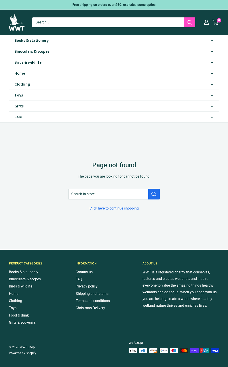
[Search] (189, 22)
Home (13, 294)
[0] (215, 22)
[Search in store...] (154, 194)
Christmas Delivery (90, 308)
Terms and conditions (93, 301)
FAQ (79, 279)
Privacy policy (87, 286)
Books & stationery (23, 272)
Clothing (15, 301)
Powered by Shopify (22, 353)
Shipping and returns (92, 294)
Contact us (84, 272)
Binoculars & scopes (25, 279)
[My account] (206, 22)
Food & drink (19, 315)
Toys (12, 308)
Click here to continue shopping (114, 208)
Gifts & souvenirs (22, 322)
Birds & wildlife (20, 286)
